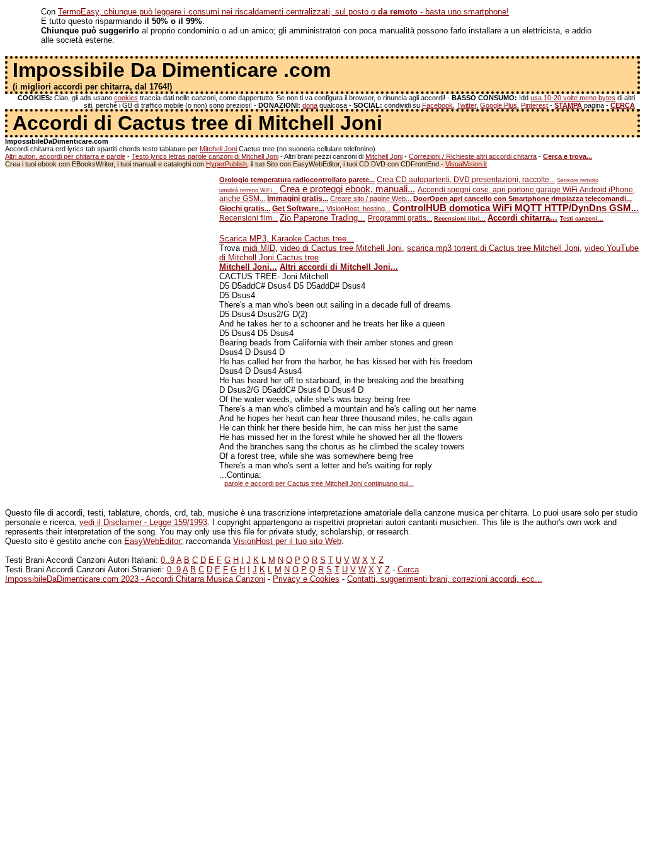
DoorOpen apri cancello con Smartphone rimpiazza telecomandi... (522, 198)
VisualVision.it (466, 164)
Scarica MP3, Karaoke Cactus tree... (286, 238)
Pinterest (534, 105)
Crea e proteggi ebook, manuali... (347, 189)
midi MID (259, 248)
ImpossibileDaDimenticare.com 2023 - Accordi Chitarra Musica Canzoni (135, 579)
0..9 (167, 560)
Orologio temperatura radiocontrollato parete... (297, 179)
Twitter (466, 105)
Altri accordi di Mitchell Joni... (339, 267)
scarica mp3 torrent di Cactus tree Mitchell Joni (493, 248)
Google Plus (498, 105)
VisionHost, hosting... (358, 208)
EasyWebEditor (152, 541)
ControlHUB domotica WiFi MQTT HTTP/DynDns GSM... (515, 208)
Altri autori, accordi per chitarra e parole (65, 156)
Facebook (437, 105)
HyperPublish (226, 164)
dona (309, 105)
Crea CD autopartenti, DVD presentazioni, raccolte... (466, 179)
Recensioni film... (248, 218)
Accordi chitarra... (522, 217)
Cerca (408, 569)
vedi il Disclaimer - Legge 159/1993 (143, 522)
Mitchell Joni (218, 149)
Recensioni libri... (460, 219)
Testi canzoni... (581, 219)
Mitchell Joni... (248, 267)
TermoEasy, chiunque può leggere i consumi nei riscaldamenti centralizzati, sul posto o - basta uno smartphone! (283, 11)
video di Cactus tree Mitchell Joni (341, 248)
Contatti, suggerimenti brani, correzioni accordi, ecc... (444, 579)
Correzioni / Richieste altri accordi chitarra (473, 156)
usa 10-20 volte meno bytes (572, 97)
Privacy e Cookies (306, 579)
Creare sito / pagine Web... (370, 198)
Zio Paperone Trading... (322, 217)
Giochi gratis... (244, 208)
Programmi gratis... (400, 218)
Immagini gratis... (297, 198)
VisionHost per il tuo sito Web (287, 541)
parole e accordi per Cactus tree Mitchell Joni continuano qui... (319, 483)
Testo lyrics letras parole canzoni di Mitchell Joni (205, 156)
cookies (126, 97)
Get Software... (298, 208)
